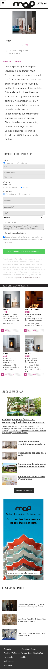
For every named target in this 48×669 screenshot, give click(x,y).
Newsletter (8, 665)
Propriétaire (10, 194)
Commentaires (9, 222)
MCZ (26, 45)
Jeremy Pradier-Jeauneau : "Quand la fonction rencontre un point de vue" (31, 605)
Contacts (7, 649)
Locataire (25, 194)
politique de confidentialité (28, 277)
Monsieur (9, 163)
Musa (28, 354)
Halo (5, 310)
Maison (26, 187)
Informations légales (28, 649)
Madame (23, 163)
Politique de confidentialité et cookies (32, 655)
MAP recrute (8, 661)
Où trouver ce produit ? (19, 51)
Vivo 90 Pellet (33, 310)
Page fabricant (15, 53)
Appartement (11, 187)
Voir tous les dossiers (24, 491)
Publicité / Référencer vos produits (12, 655)
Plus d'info (9, 330)
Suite (5, 354)
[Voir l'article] (9, 610)
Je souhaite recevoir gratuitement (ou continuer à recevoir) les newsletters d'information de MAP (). (23, 239)
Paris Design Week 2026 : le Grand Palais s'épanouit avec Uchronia (32, 620)
